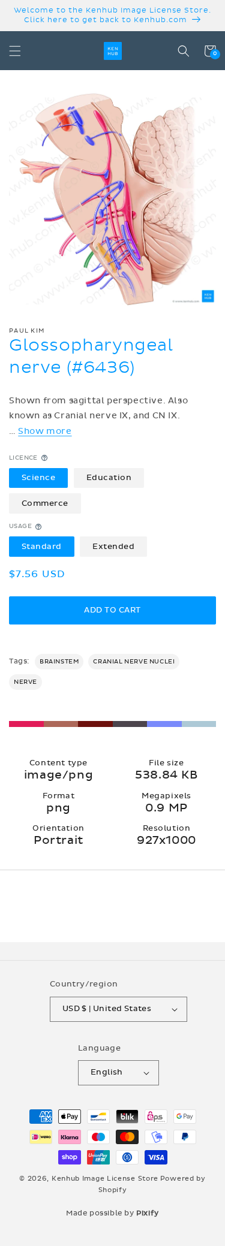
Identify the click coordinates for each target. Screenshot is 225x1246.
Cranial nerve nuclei (134, 661)
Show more (44, 431)
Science (39, 477)
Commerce (45, 503)
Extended (113, 546)
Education (109, 477)
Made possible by (112, 1213)
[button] (15, 51)
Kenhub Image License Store (105, 1178)
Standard (42, 546)
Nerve (25, 682)
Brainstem (59, 661)
